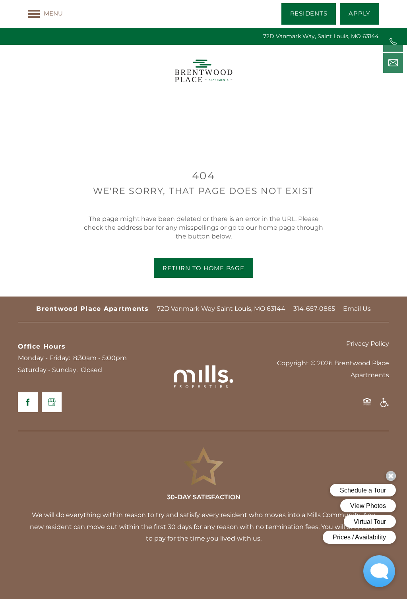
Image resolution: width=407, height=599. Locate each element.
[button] (308, 14)
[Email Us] (393, 63)
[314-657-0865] (393, 42)
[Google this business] (52, 402)
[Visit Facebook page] (28, 402)
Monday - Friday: (44, 358)
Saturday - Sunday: (48, 370)
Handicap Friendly (384, 405)
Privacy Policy (367, 344)
